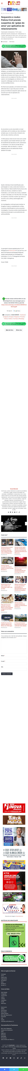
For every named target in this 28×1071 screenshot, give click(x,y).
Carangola (3, 974)
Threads (22, 316)
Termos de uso (12, 1046)
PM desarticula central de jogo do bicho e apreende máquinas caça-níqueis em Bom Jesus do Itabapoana (7, 550)
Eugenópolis (4, 978)
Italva (2, 1031)
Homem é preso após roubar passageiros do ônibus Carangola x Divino (13, 527)
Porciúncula (3, 1038)
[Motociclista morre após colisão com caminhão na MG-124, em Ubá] (7, 579)
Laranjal (3, 998)
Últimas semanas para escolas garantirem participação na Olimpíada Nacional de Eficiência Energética (20, 587)
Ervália (2, 1001)
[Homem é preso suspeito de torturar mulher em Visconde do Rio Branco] (21, 597)
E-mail (3, 661)
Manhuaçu (3, 1003)
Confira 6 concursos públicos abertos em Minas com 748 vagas (6, 624)
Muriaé (2, 985)
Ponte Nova (4, 1010)
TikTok (5, 318)
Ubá (2, 1018)
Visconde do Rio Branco (6, 1021)
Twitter (10, 318)
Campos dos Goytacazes (7, 1030)
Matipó (2, 1008)
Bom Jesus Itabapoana (6, 1028)
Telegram (16, 316)
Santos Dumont (4, 1013)
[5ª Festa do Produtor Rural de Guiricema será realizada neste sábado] (21, 617)
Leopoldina (3, 1000)
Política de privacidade (21, 1046)
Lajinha (2, 997)
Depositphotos (19, 916)
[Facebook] (11, 512)
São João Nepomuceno (6, 1015)
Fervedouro (3, 980)
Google (11, 316)
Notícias (7, 13)
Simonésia (3, 1016)
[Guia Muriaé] (14, 3)
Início (3, 13)
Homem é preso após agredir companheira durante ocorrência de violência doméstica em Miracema (21, 550)
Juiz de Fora (4, 995)
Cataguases (4, 993)
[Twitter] (13, 512)
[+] (5, 985)
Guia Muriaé (4, 41)
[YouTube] (15, 512)
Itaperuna (3, 1033)
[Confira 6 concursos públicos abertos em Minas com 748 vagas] (7, 617)
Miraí (2, 982)
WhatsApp (21, 318)
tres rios (19, 330)
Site (2, 666)
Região (11, 13)
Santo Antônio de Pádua (6, 1039)
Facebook (22, 315)
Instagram (5, 316)
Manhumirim (4, 1007)
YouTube (15, 318)
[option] (14, 523)
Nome (3, 655)
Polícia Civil (12, 250)
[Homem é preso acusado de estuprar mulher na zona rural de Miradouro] (7, 560)
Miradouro (3, 983)
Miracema (3, 1034)
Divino (2, 975)
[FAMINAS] (14, 9)
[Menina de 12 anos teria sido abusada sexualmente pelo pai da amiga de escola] (21, 561)
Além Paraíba (4, 992)
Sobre (6, 1046)
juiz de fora (10, 330)
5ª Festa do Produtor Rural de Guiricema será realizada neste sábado (21, 624)
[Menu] (2, 3)
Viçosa (2, 1019)
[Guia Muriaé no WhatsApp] (14, 46)
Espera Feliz (4, 977)
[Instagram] (17, 512)
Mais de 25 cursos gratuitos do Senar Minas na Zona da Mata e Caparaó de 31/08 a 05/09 (7, 607)
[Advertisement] (14, 114)
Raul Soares (4, 1011)
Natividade (3, 1036)
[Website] (9, 512)
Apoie (14, 1048)
